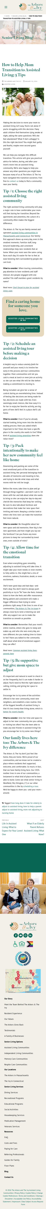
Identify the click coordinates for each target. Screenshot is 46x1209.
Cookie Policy (31, 1193)
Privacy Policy (20, 1193)
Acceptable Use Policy (22, 1199)
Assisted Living (9, 84)
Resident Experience (13, 1013)
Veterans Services (12, 1126)
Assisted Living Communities (16, 1047)
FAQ (6, 1137)
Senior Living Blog (19, 16)
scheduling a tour (30, 786)
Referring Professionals (14, 1154)
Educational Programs (13, 1104)
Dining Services (11, 1092)
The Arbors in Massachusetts (16, 1075)
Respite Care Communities (15, 1064)
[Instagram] (25, 935)
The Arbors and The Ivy (12, 81)
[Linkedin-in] (30, 935)
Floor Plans (9, 1165)
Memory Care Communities (16, 1059)
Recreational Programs (14, 1098)
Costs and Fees (10, 1143)
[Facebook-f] (16, 935)
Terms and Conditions (27, 1196)
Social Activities (11, 1109)
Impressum (16, 1201)
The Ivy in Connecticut (14, 1081)
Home (7, 16)
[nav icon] (6, 7)
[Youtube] (21, 935)
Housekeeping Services (14, 1115)
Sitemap (39, 1196)
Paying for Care (10, 1148)
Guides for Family (11, 1160)
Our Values (9, 1019)
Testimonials (9, 1030)
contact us (14, 181)
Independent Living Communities (18, 1053)
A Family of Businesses (14, 1036)
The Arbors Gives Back (13, 1024)
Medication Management (15, 1121)
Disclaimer (9, 1199)
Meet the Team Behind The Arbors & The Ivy (21, 1006)
